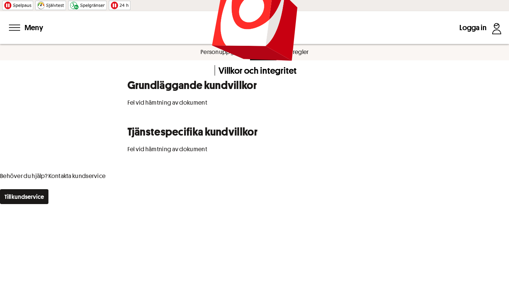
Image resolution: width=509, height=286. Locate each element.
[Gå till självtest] (50, 4)
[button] (119, 4)
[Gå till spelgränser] (87, 4)
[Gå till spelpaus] (17, 4)
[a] (24, 196)
